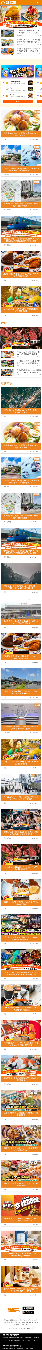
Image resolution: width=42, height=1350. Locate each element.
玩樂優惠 (19, 53)
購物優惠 (6, 174)
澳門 (5, 978)
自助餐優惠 (19, 1348)
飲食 (5, 139)
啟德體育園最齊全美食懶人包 (12, 1337)
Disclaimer (16, 1324)
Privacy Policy (25, 1324)
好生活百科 (7, 733)
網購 (5, 1260)
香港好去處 (20, 35)
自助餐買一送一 (7, 1348)
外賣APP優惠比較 (32, 1340)
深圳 (5, 416)
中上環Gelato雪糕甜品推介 (14, 1340)
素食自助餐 (29, 1348)
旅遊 (5, 803)
